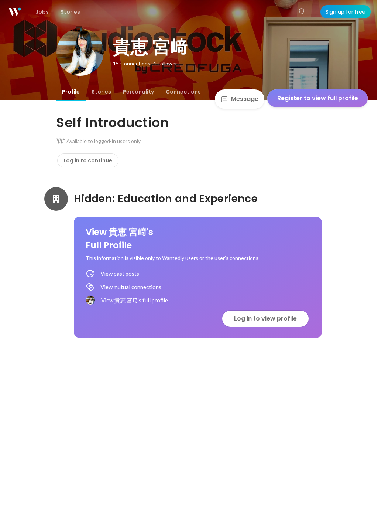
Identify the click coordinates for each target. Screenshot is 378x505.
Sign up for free (345, 12)
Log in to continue (87, 160)
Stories (101, 91)
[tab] (71, 92)
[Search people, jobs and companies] (302, 11)
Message (244, 99)
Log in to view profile (265, 318)
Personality (138, 91)
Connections (183, 91)
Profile (71, 91)
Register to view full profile (317, 98)
